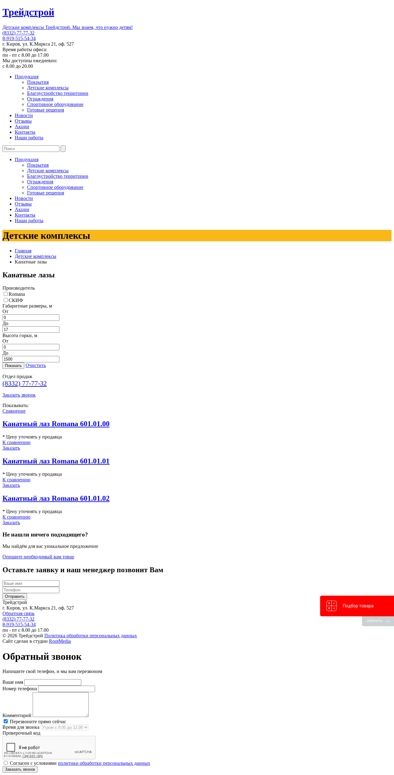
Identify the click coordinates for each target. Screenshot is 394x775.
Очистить (36, 365)
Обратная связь (18, 613)
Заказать (11, 448)
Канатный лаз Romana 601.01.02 (56, 498)
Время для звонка (20, 727)
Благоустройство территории (57, 93)
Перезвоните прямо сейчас (37, 721)
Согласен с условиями (79, 763)
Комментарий (16, 715)
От (5, 311)
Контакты (25, 132)
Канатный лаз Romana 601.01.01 (56, 461)
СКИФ (16, 300)
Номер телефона (19, 688)
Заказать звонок (19, 395)
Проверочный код (21, 733)
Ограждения (40, 98)
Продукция (26, 76)
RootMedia (60, 641)
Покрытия (38, 82)
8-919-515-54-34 (19, 38)
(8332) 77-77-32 (18, 32)
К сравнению (16, 442)
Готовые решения (45, 109)
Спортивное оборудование (55, 104)
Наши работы (29, 137)
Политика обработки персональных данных (90, 635)
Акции (22, 126)
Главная (23, 250)
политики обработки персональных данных (104, 763)
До (5, 323)
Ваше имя (12, 682)
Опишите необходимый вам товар (38, 556)
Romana (17, 294)
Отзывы (23, 121)
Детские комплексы (48, 87)
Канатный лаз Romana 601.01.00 (56, 424)
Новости (24, 115)
